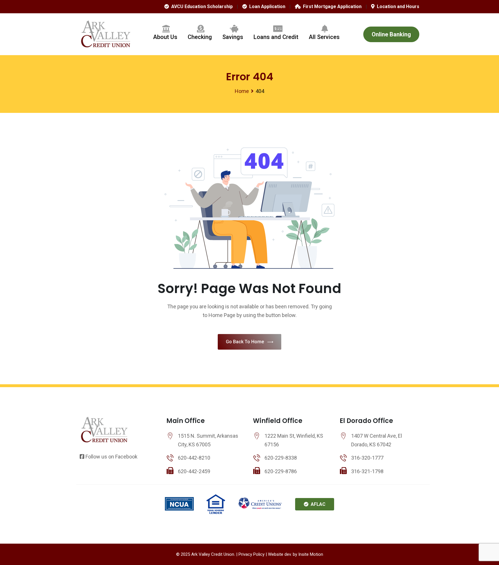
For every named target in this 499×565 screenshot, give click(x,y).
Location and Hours (397, 6)
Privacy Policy (252, 554)
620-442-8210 (194, 458)
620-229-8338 (281, 458)
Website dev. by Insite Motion (295, 554)
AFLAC (316, 504)
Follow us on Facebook (110, 457)
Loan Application (266, 6)
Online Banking (391, 34)
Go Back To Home (245, 341)
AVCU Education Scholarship (201, 6)
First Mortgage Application (331, 6)
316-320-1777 (367, 458)
